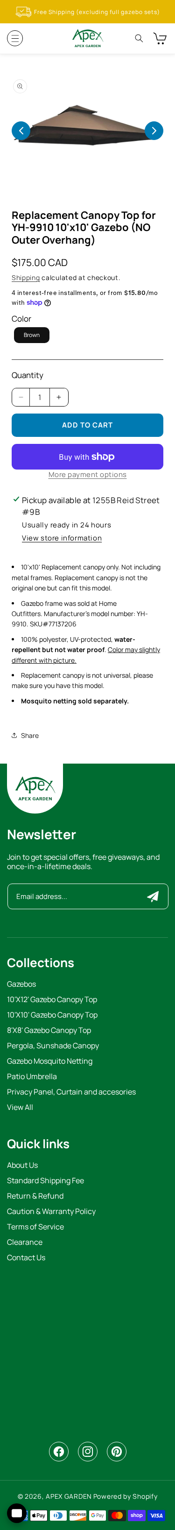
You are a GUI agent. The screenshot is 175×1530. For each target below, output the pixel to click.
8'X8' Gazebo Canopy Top (49, 1030)
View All (20, 1107)
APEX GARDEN (69, 1496)
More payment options (88, 474)
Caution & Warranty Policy (51, 1211)
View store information (62, 538)
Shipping (26, 277)
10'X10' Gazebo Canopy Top (52, 1015)
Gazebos (21, 984)
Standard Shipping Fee (45, 1181)
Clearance (24, 1242)
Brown (32, 335)
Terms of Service (35, 1227)
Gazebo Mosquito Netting (49, 1061)
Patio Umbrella (32, 1077)
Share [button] (30, 735)
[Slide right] (154, 130)
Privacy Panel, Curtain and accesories (71, 1092)
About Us (22, 1165)
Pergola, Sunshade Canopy (53, 1046)
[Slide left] (21, 130)
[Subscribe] (153, 896)
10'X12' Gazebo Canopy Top (52, 1000)
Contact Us (26, 1258)
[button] (15, 38)
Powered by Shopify (125, 1496)
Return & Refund (35, 1196)
